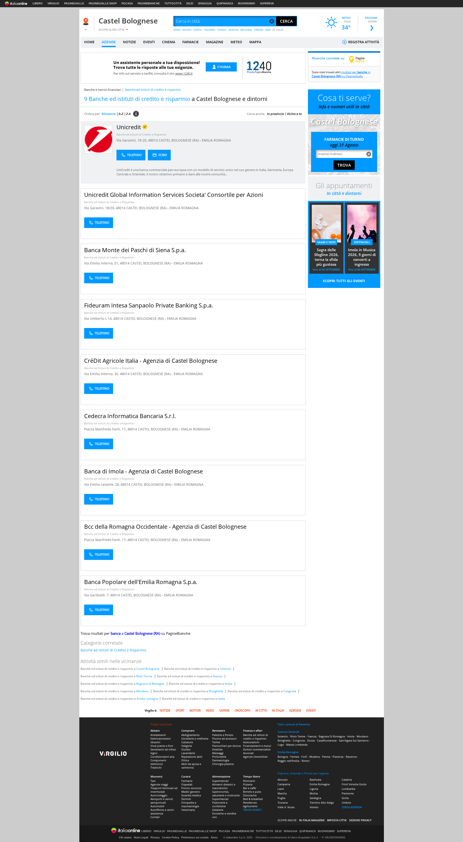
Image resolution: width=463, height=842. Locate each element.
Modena (314, 756)
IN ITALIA (277, 29)
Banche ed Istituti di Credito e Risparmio (141, 134)
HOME (89, 42)
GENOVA (233, 29)
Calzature (187, 742)
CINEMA (168, 42)
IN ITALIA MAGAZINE (312, 820)
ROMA (176, 29)
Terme (216, 742)
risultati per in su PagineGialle (341, 74)
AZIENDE (109, 42)
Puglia (281, 798)
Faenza (217, 676)
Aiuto (214, 837)
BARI (268, 29)
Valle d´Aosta (286, 807)
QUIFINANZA (225, 3)
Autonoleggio (158, 795)
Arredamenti (158, 735)
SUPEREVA (267, 3)
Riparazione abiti (191, 756)
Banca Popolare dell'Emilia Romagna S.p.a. (140, 582)
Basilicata (315, 779)
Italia (221, 699)
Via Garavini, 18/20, (100, 208)
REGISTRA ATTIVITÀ (363, 42)
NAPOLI (198, 29)
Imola (228, 684)
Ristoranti (249, 781)
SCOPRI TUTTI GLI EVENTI (344, 280)
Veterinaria (188, 810)
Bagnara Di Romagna (332, 736)
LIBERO (38, 3)
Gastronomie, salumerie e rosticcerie (226, 793)
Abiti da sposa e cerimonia (191, 765)
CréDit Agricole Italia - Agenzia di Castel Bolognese (150, 360)
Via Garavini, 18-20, (132, 140)
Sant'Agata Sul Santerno (354, 740)
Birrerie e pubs (252, 791)
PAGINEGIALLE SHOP (103, 3)
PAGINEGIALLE (74, 3)
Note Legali (141, 837)
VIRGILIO (53, 3)
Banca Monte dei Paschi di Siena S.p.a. (135, 250)
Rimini (306, 761)
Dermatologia (220, 760)
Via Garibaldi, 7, (97, 595)
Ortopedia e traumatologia (190, 804)
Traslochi (156, 767)
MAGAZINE (214, 42)
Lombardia (348, 789)
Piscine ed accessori (224, 738)
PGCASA (127, 3)
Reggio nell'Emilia (288, 761)
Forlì (304, 756)
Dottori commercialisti (257, 749)
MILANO (187, 29)
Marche (282, 793)
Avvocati (248, 753)
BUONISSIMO (246, 3)
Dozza (311, 740)
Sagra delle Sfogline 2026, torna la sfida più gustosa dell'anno (326, 257)
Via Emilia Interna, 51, (102, 263)
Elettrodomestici (160, 738)
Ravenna (351, 756)
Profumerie (219, 756)
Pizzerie (247, 784)
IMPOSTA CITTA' (337, 820)
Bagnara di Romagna (150, 684)
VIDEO (210, 710)
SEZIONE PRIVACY (360, 820)
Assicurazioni (251, 742)
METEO (236, 42)
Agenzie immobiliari (255, 756)
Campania (284, 784)
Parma (326, 756)
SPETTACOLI (362, 242)
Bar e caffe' (249, 788)
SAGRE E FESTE (326, 242)
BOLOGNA (246, 29)
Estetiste (217, 749)
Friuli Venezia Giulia (354, 784)
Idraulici (155, 742)
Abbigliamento (190, 735)
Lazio (281, 789)
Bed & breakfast (253, 799)
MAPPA (255, 42)
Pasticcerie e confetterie (219, 804)
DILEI (189, 3)
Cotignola (289, 691)
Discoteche (250, 795)
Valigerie (186, 746)
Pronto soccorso (191, 788)
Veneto (314, 807)
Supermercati (220, 781)
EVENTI (149, 42)
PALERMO (209, 29)
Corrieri (155, 817)
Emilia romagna (147, 699)
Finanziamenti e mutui (257, 746)
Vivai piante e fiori (161, 746)
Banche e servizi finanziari (102, 89)
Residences (250, 802)
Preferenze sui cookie (195, 837)
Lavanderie (188, 753)
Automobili (157, 806)
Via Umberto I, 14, (98, 318)
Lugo (281, 744)
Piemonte (348, 793)
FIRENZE (259, 29)
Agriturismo (250, 806)
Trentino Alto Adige (322, 802)
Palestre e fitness (222, 735)
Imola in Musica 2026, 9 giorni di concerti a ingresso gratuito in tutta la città (362, 257)
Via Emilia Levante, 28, (102, 484)
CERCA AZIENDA (352, 807)
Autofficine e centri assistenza (162, 811)
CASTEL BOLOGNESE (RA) (179, 140)
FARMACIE (190, 42)
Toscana (283, 802)
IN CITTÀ (261, 710)
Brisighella (216, 691)
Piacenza (338, 756)
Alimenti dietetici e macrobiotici (223, 786)
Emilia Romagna (320, 784)
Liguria (314, 789)
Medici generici (190, 791)
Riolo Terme (144, 676)
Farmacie (186, 781)
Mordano (142, 691)
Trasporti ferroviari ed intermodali (163, 789)
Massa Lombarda (296, 744)
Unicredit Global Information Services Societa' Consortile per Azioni (173, 195)
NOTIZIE (129, 42)
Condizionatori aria (162, 756)
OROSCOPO (242, 710)
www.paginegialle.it (360, 59)
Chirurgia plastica (223, 764)
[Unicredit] (98, 139)
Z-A (128, 114)
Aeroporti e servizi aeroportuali (161, 800)
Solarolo (225, 669)
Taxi (153, 781)
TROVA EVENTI (252, 810)
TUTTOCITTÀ (173, 3)
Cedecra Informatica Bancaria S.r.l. (130, 416)
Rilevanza (109, 114)
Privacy (155, 837)
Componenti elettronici (158, 762)
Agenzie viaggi (159, 784)
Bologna (283, 756)
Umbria (346, 802)
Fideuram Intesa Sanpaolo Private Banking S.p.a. (148, 305)
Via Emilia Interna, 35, (102, 373)
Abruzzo (283, 779)
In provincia (275, 114)
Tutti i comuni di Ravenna (294, 724)
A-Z (121, 114)
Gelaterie (217, 810)
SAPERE (224, 710)
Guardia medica (191, 795)
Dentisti (186, 799)
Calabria (347, 779)
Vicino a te (294, 114)
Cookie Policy (170, 837)
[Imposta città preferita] (86, 21)
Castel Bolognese (128, 21)
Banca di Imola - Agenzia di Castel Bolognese (143, 471)
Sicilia (345, 798)
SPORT (180, 710)
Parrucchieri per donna (226, 746)
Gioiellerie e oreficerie (194, 738)
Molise (314, 793)
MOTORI (195, 710)
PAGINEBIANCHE (149, 3)
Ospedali (186, 784)
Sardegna (315, 798)
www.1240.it (184, 73)
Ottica (185, 760)
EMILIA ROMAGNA (216, 140)
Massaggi (218, 753)
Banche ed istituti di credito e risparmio (255, 736)
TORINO (222, 29)
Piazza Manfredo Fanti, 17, (105, 429)
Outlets (186, 749)
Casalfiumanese (327, 740)
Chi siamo (125, 837)
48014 (153, 140)
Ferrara (294, 756)
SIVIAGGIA (205, 3)
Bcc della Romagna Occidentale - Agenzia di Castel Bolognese (165, 526)
